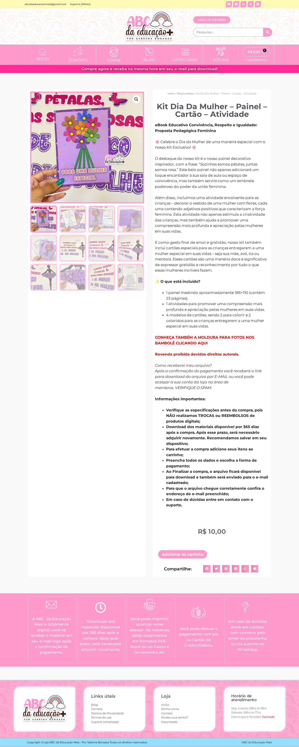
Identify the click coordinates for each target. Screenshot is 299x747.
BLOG (149, 59)
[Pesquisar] (267, 32)
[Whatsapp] (243, 4)
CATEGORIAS (185, 59)
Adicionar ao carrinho (182, 554)
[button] (136, 99)
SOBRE (114, 60)
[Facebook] (229, 4)
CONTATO (78, 60)
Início (171, 93)
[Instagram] (251, 4)
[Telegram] (236, 4)
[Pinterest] (258, 4)
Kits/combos (185, 93)
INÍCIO (42, 59)
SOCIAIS (221, 59)
